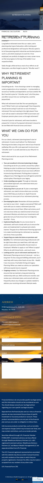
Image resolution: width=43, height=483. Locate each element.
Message (12, 361)
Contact (5, 41)
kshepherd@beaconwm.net (11, 324)
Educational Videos (10, 36)
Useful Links (26, 36)
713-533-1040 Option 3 (10, 322)
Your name (13, 337)
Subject (11, 353)
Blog (25, 31)
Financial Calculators (11, 31)
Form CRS (14, 466)
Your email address (15, 345)
